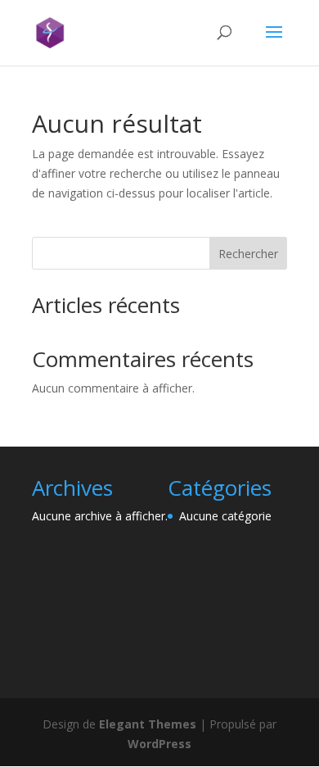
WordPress (159, 743)
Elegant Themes (147, 724)
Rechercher (248, 253)
